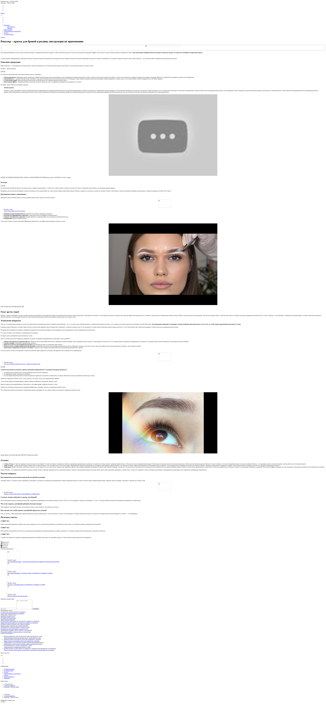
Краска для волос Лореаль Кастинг (17, 596)
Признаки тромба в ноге (8, 616)
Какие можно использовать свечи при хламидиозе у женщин (21, 641)
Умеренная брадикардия (8, 619)
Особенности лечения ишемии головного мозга (14, 629)
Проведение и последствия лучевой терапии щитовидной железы (23, 644)
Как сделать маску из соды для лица (14, 211)
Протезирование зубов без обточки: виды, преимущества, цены (22, 638)
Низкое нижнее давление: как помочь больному (14, 625)
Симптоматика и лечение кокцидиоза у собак (17, 647)
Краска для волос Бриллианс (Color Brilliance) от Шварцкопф (21, 494)
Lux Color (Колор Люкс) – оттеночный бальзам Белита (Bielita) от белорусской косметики (33, 561)
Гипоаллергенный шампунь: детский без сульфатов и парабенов (19, 622)
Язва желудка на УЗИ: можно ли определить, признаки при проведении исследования (29, 650)
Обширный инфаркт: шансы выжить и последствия (16, 632)
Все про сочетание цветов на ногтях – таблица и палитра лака (22, 364)
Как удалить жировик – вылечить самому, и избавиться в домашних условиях (30, 573)
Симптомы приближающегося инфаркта (12, 613)
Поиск (2, 13)
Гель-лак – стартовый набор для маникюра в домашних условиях (26, 584)
